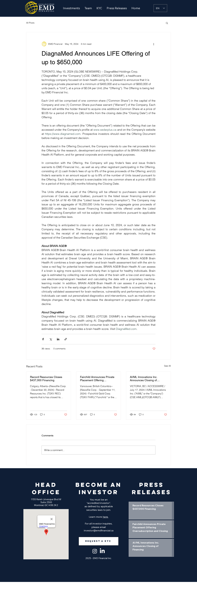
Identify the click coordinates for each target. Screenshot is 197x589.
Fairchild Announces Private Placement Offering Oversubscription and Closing (98, 378)
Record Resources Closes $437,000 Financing (46, 378)
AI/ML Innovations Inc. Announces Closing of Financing (143, 378)
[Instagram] (95, 551)
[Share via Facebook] (43, 339)
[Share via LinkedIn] (58, 339)
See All (167, 365)
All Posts (30, 22)
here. (105, 516)
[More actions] (153, 44)
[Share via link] (65, 339)
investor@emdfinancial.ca (98, 530)
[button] (71, 8)
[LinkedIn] (102, 551)
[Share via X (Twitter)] (50, 339)
